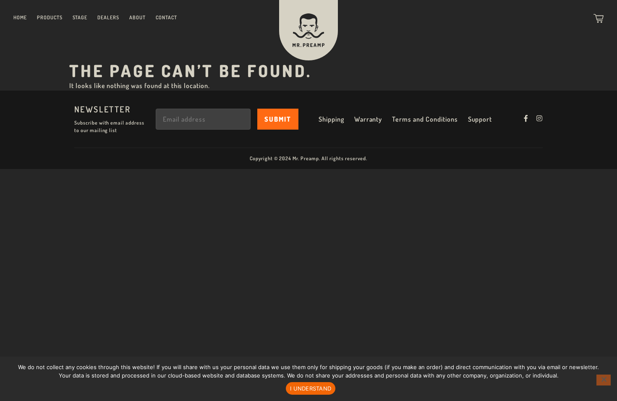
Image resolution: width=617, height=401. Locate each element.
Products (50, 17)
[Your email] (203, 119)
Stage (80, 17)
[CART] (598, 18)
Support (480, 119)
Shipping (331, 119)
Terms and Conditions (425, 119)
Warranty (368, 119)
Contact (166, 17)
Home (20, 17)
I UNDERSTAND (310, 388)
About (137, 17)
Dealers (108, 17)
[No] (603, 380)
